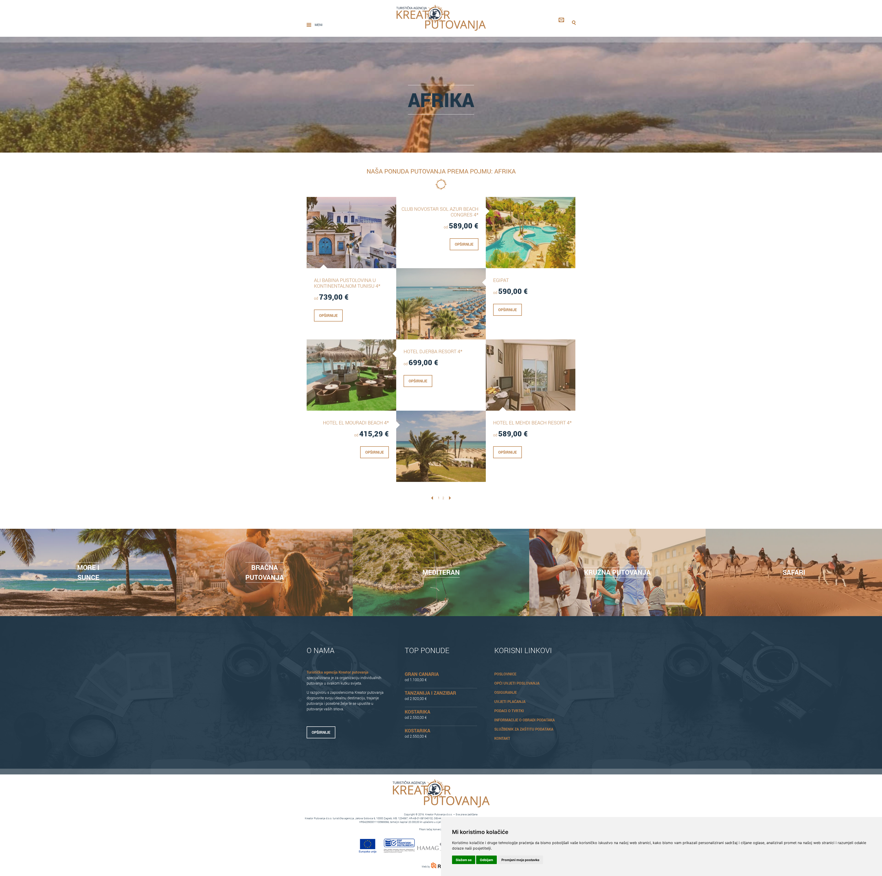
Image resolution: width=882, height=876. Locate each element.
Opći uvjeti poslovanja (517, 683)
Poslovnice (505, 673)
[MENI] (309, 25)
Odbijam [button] (486, 860)
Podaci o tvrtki (509, 710)
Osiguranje (505, 692)
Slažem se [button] (464, 860)
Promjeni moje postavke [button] (520, 860)
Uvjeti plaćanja (510, 701)
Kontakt (502, 738)
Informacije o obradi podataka (524, 719)
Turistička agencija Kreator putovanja (337, 672)
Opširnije (328, 315)
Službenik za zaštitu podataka (523, 729)
